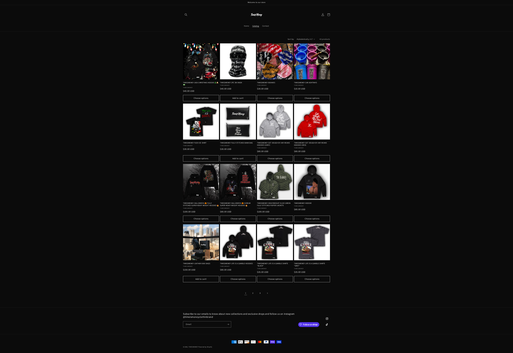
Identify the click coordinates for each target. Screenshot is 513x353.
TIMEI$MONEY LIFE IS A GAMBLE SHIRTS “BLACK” (272, 264)
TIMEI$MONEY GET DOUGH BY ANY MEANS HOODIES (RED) (310, 144)
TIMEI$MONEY (193, 347)
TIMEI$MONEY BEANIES (266, 83)
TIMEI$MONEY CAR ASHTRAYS (305, 83)
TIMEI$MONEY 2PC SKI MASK (231, 83)
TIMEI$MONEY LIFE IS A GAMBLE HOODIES (236, 263)
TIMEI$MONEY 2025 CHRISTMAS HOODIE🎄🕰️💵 (201, 84)
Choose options (201, 98)
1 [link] (245, 293)
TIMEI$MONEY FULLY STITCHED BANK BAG (236, 143)
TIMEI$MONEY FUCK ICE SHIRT (195, 143)
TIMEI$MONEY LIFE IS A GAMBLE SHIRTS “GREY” (309, 264)
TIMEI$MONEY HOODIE (303, 203)
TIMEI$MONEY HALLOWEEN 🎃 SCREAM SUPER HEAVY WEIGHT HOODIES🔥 (235, 204)
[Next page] (267, 293)
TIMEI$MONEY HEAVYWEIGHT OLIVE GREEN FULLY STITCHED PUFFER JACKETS (274, 204)
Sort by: (291, 39)
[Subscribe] (228, 324)
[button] (186, 15)
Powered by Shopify (205, 347)
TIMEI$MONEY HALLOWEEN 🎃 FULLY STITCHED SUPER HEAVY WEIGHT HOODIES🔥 (201, 204)
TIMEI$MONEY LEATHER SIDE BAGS (196, 263)
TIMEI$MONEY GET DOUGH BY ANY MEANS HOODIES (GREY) (273, 144)
